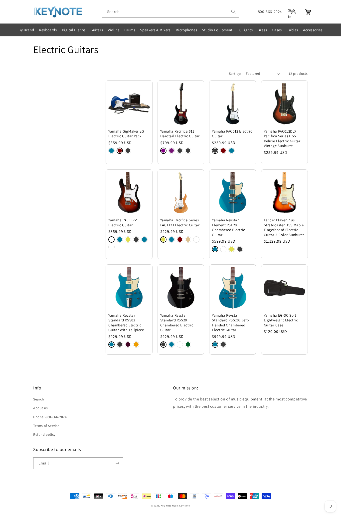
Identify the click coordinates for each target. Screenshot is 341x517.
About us (40, 408)
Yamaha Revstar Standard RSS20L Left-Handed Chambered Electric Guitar (230, 322)
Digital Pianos (74, 30)
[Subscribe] (117, 463)
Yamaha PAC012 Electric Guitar (232, 134)
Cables (292, 30)
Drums (129, 30)
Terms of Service (46, 425)
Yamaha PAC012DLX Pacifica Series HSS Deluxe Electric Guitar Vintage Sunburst (282, 138)
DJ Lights (245, 30)
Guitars (97, 30)
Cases (277, 30)
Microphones (186, 30)
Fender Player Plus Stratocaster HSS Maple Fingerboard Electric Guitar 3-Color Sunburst (284, 227)
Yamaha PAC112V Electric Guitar (122, 222)
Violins (113, 30)
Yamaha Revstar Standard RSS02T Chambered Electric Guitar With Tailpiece (126, 322)
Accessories (313, 30)
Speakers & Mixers (155, 30)
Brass (262, 30)
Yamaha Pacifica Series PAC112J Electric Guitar (180, 222)
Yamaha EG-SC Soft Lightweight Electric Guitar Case (281, 320)
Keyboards (48, 30)
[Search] (233, 11)
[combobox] (170, 12)
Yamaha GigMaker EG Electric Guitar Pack (126, 134)
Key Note (184, 505)
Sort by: (235, 73)
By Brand (26, 30)
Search (38, 399)
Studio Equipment (217, 30)
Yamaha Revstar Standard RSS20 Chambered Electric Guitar (176, 322)
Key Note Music (170, 505)
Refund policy (44, 434)
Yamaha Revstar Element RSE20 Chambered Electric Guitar (228, 227)
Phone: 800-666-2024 (50, 417)
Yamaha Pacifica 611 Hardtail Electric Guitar (180, 134)
